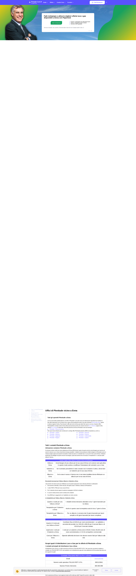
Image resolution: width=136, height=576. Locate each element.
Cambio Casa (60, 2)
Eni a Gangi (54, 427)
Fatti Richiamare (98, 2)
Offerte (51, 2)
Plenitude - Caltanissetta (85, 436)
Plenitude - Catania (84, 437)
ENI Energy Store (96, 422)
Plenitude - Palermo (84, 434)
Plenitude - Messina (55, 434)
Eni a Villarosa (92, 425)
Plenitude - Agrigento (55, 436)
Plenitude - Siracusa (84, 432)
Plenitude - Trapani (54, 432)
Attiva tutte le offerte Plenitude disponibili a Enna (36, 420)
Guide (44, 2)
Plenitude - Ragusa (54, 437)
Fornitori (69, 2)
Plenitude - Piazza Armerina (57, 429)
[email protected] (99, 558)
